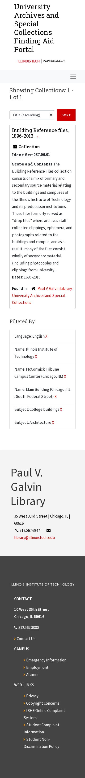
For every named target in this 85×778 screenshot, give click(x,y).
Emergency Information (46, 660)
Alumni (32, 674)
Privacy (32, 695)
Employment (37, 667)
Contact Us (26, 638)
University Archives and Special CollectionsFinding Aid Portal (36, 28)
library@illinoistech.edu (34, 537)
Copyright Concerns (42, 703)
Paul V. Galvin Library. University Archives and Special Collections (42, 295)
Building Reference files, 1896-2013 (40, 133)
